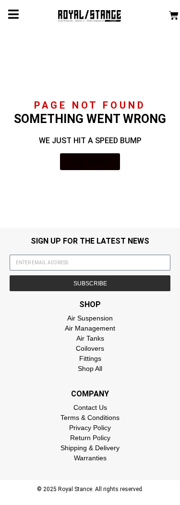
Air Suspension (90, 318)
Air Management (90, 328)
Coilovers (90, 348)
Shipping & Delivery (90, 448)
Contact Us (90, 407)
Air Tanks (90, 338)
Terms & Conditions (90, 417)
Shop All (90, 368)
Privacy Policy (90, 427)
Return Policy (90, 438)
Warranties (90, 458)
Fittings (90, 358)
